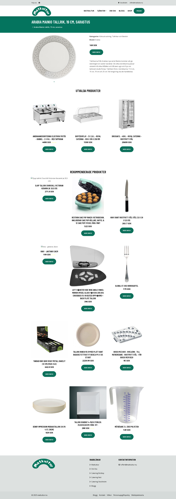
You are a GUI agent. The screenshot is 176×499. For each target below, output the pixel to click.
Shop (130, 11)
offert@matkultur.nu (136, 3)
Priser (139, 11)
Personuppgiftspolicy (121, 495)
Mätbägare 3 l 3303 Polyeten (127, 426)
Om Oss (94, 469)
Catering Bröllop (97, 473)
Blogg (122, 11)
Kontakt (102, 495)
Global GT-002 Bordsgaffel (126, 285)
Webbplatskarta (137, 495)
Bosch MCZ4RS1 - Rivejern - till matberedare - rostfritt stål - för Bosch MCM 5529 (126, 354)
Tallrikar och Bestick (120, 36)
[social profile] (39, 3)
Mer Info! (96, 52)
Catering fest (96, 477)
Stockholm (123, 3)
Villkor (109, 495)
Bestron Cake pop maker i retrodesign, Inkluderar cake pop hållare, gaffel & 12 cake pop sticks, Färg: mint (88, 220)
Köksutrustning (105, 36)
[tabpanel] (54, 57)
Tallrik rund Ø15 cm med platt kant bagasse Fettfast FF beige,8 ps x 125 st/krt (88, 354)
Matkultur (89, 11)
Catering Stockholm (98, 482)
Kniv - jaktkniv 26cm (49, 251)
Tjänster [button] (101, 11)
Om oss (112, 11)
